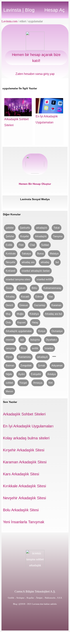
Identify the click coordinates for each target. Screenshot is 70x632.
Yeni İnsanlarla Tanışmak (23, 522)
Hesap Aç (54, 10)
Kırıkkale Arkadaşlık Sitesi (24, 486)
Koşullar (30, 598)
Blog (15, 604)
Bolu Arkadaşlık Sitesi (21, 510)
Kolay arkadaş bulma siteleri (26, 438)
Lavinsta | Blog (19, 10)
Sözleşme (20, 598)
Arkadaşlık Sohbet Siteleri (24, 414)
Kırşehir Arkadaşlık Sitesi (23, 450)
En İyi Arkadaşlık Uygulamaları (28, 426)
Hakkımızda (50, 598)
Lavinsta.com (9, 21)
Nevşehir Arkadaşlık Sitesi (24, 498)
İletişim (39, 598)
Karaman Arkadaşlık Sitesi (24, 462)
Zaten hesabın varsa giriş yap (35, 73)
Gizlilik (11, 598)
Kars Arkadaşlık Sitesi (21, 474)
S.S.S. (59, 598)
